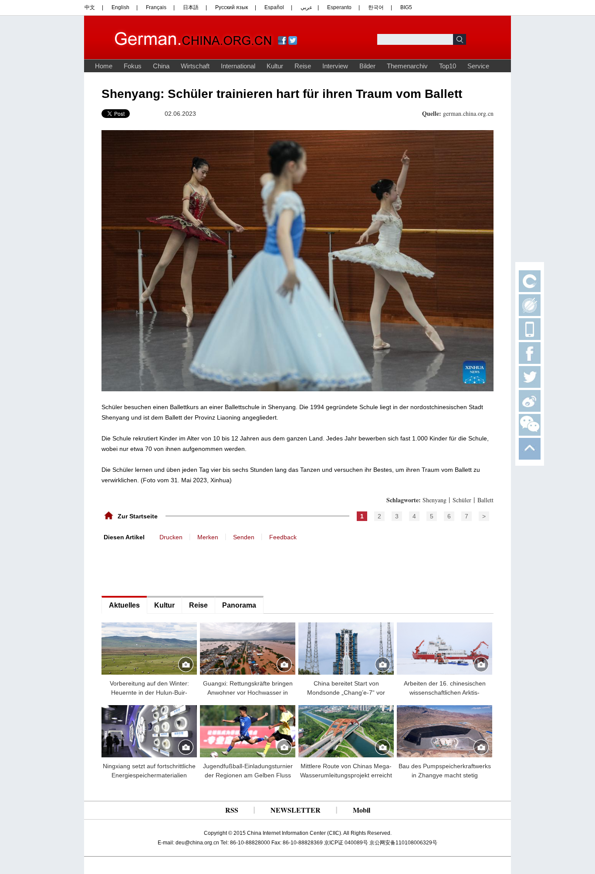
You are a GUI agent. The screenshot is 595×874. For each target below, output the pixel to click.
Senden (243, 537)
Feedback (283, 537)
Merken (207, 537)
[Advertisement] (166, 567)
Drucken (171, 537)
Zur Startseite (138, 516)
